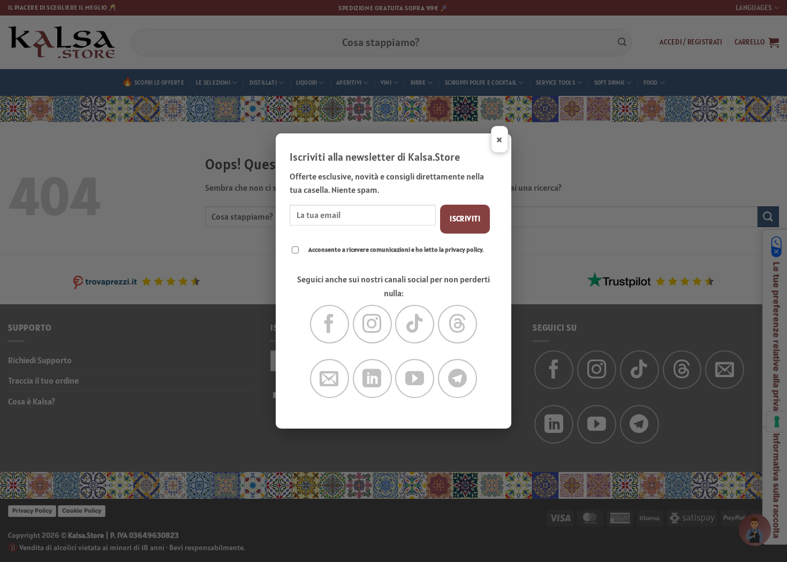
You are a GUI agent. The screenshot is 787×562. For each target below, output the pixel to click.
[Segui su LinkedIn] (372, 378)
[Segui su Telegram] (457, 378)
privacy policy (463, 249)
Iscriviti (465, 218)
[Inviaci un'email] (329, 378)
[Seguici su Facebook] (329, 324)
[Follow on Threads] (457, 324)
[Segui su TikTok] (414, 324)
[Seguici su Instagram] (372, 324)
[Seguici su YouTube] (414, 378)
